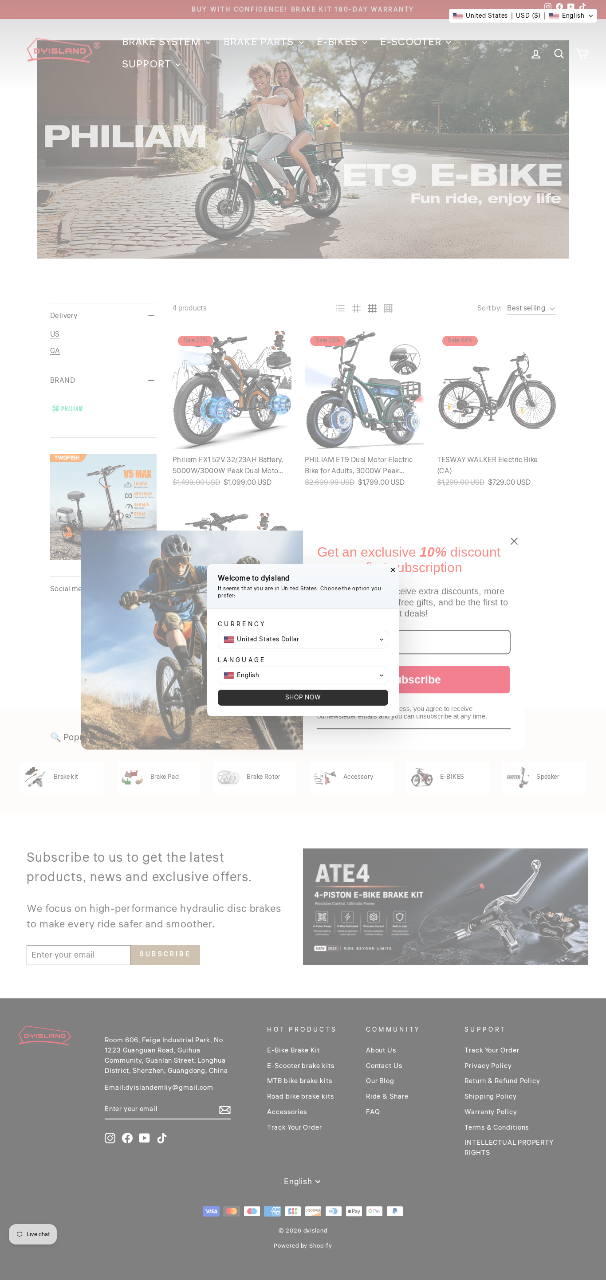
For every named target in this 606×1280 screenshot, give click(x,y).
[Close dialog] (393, 570)
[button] (523, 16)
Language (242, 660)
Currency (242, 624)
